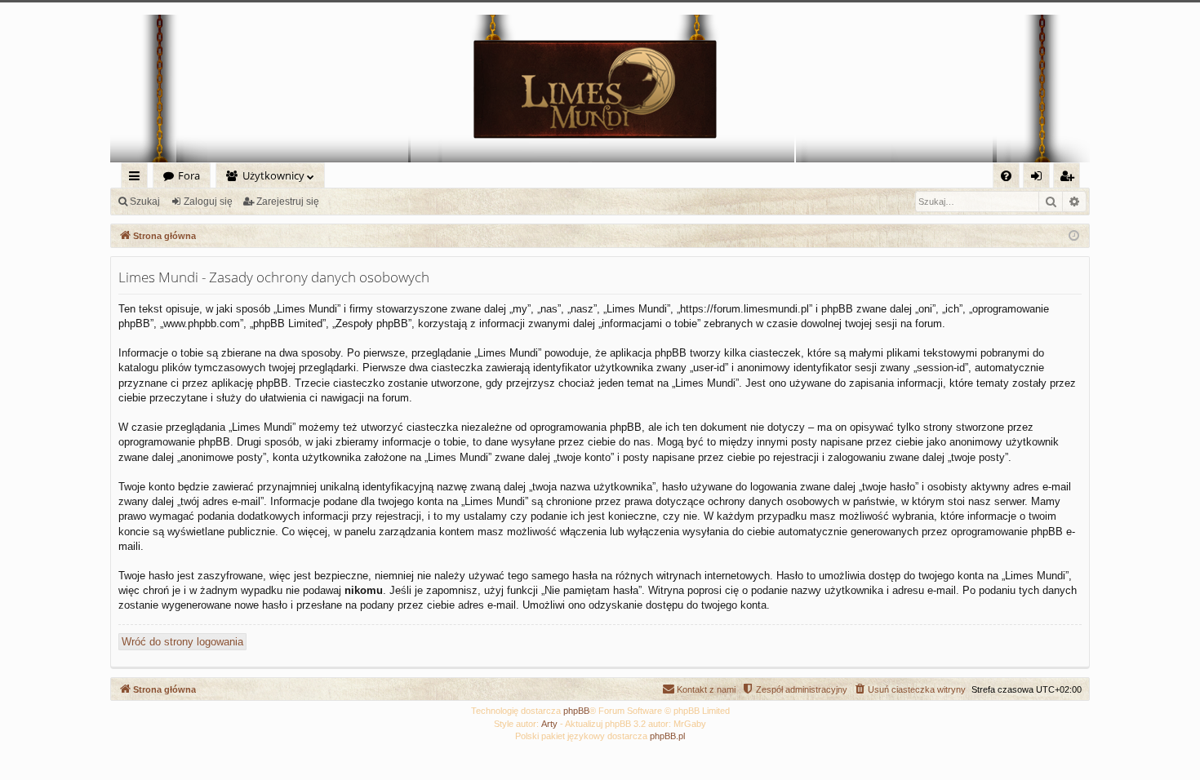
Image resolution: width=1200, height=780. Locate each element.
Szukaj (145, 201)
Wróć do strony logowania (182, 642)
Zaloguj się (208, 201)
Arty (549, 724)
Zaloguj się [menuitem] (1039, 178)
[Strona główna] (600, 88)
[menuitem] (1006, 175)
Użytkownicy (273, 175)
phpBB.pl (667, 736)
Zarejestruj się (287, 201)
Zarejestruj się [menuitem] (1070, 178)
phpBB (576, 711)
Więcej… (137, 178)
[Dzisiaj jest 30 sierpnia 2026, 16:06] (1074, 236)
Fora (189, 175)
